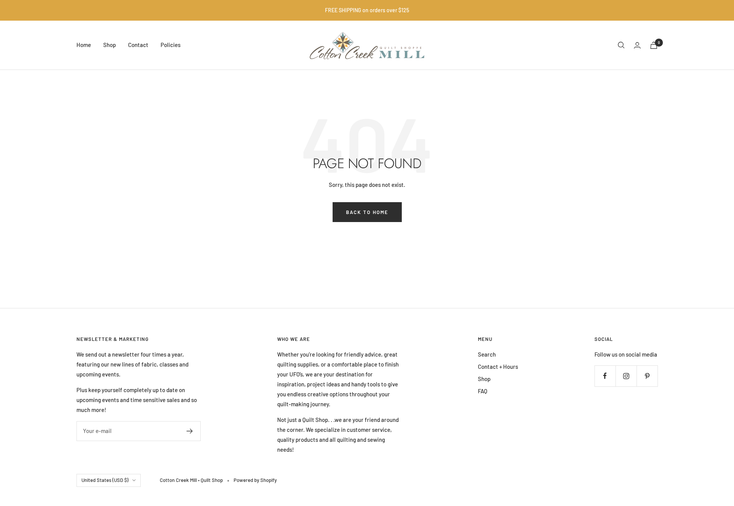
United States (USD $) (104, 480)
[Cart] (654, 45)
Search (487, 354)
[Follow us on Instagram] (626, 375)
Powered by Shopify (255, 480)
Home (83, 44)
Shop (109, 44)
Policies (170, 44)
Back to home (367, 212)
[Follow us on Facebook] (604, 375)
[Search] (621, 45)
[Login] (637, 45)
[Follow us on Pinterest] (647, 375)
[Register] (190, 431)
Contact (138, 44)
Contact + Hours (498, 366)
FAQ (482, 391)
